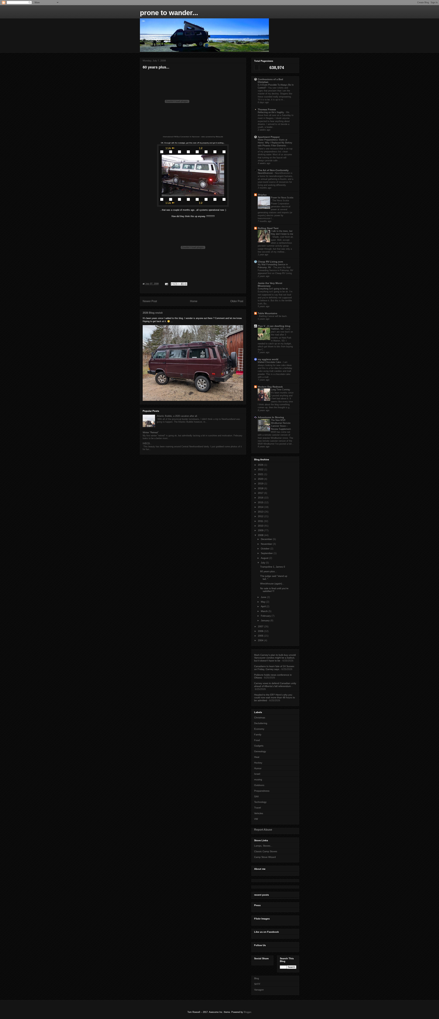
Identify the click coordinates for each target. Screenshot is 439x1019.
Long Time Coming (280, 389)
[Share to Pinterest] (185, 284)
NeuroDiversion (266, 173)
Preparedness (261, 790)
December (267, 539)
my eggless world (268, 359)
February (266, 615)
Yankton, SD (277, 329)
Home (193, 301)
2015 (261, 502)
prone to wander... (169, 12)
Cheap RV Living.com (270, 261)
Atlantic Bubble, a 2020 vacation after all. (177, 416)
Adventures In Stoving (271, 417)
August (265, 558)
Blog (256, 978)
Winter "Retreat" (151, 432)
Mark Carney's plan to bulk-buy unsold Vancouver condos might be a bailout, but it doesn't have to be (275, 658)
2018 (261, 488)
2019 (261, 483)
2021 (261, 474)
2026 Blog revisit (153, 312)
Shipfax (262, 194)
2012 (261, 516)
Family (257, 734)
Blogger (247, 1012)
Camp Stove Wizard (265, 857)
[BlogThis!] (175, 284)
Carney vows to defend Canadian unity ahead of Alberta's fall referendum (275, 685)
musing (258, 779)
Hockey (258, 762)
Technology (260, 802)
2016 (261, 497)
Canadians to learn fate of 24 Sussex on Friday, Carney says (274, 668)
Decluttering (260, 723)
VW (256, 819)
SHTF (257, 984)
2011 (261, 521)
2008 (261, 535)
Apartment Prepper (269, 137)
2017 (261, 493)
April (263, 606)
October (265, 548)
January (265, 620)
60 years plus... (268, 571)
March (264, 611)
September (267, 553)
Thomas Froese (267, 109)
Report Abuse (263, 829)
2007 (261, 626)
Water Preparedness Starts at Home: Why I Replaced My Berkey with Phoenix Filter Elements (275, 142)
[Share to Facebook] (182, 284)
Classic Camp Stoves (265, 851)
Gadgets (258, 745)
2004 (261, 640)
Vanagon (259, 989)
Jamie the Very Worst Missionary (270, 284)
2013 (261, 511)
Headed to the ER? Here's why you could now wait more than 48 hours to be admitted (274, 697)
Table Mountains (267, 313)
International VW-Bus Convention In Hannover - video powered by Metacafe (193, 137)
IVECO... (147, 443)
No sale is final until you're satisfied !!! (274, 590)
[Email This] (172, 284)
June (264, 597)
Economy (259, 728)
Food (257, 740)
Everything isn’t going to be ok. (273, 288)
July (263, 562)
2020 (261, 479)
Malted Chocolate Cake (270, 362)
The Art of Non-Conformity (273, 170)
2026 (261, 464)
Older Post (236, 301)
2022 (261, 469)
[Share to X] (179, 284)
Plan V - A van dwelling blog (274, 326)
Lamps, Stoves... (263, 845)
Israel (257, 773)
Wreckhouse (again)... (272, 583)
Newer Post (150, 301)
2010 (261, 525)
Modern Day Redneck (270, 386)
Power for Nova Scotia (282, 197)
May (263, 601)
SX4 (256, 796)
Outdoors (259, 785)
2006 (261, 631)
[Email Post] (166, 283)
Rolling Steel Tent (268, 228)
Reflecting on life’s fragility (271, 112)
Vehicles (258, 813)
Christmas (259, 717)
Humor (258, 768)
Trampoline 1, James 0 (272, 566)
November (267, 544)
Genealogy (260, 751)
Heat (256, 757)
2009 (261, 530)
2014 (261, 507)
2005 (261, 635)
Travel (257, 807)
